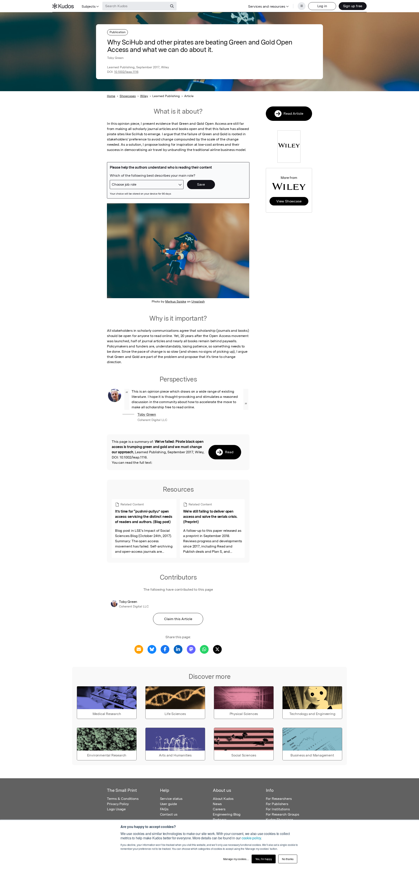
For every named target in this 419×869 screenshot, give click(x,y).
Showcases (128, 96)
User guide (168, 804)
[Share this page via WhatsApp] (204, 649)
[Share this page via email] (138, 649)
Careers (219, 809)
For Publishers (277, 804)
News (217, 804)
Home (111, 96)
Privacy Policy (118, 804)
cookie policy (251, 837)
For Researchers (279, 799)
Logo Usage (116, 809)
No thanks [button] (288, 859)
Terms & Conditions (122, 799)
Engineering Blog (226, 814)
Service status (171, 799)
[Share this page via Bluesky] (151, 649)
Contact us (168, 814)
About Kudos (223, 799)
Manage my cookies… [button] (236, 859)
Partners (219, 820)
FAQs (164, 809)
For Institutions (278, 809)
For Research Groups (282, 814)
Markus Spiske (175, 301)
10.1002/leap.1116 (126, 72)
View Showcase (288, 201)
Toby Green (146, 414)
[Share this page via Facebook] (165, 649)
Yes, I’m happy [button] (263, 859)
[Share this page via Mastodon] (191, 649)
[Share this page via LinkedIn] (178, 649)
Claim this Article (178, 619)
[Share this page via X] (217, 649)
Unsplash (198, 301)
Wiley (144, 96)
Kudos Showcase (279, 820)
